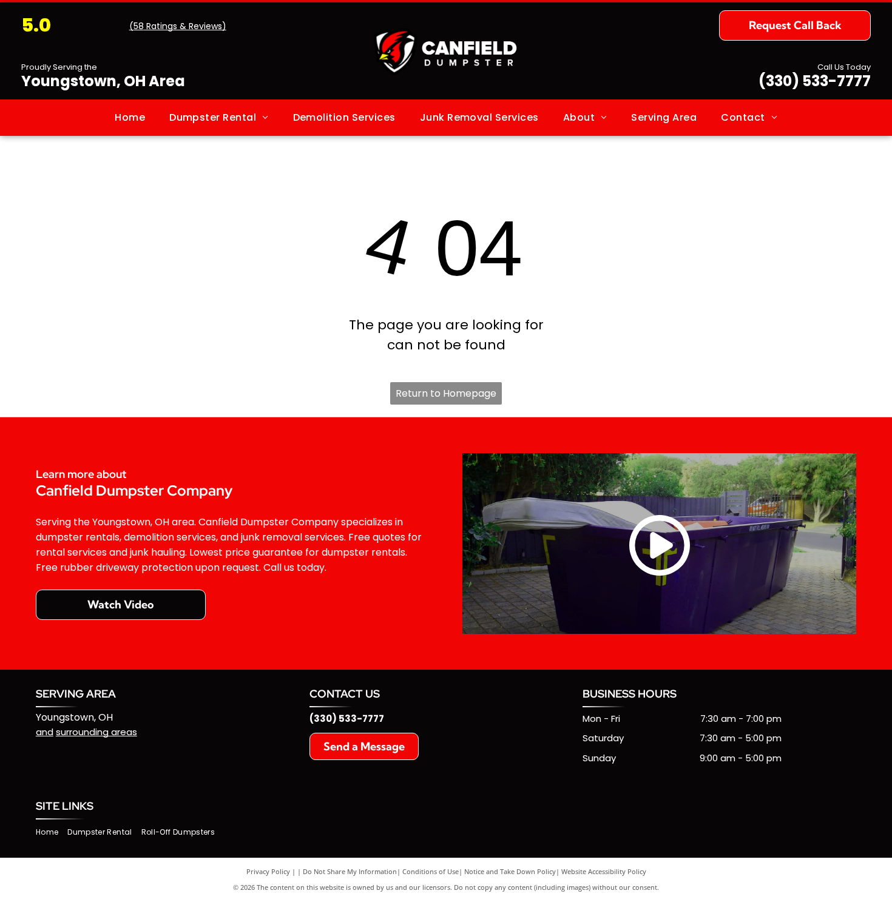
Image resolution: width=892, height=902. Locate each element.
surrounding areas (96, 731)
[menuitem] (130, 117)
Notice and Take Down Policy (510, 871)
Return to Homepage (446, 393)
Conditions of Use (430, 871)
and (44, 731)
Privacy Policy (268, 871)
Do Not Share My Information (350, 871)
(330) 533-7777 (815, 81)
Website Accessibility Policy (603, 871)
